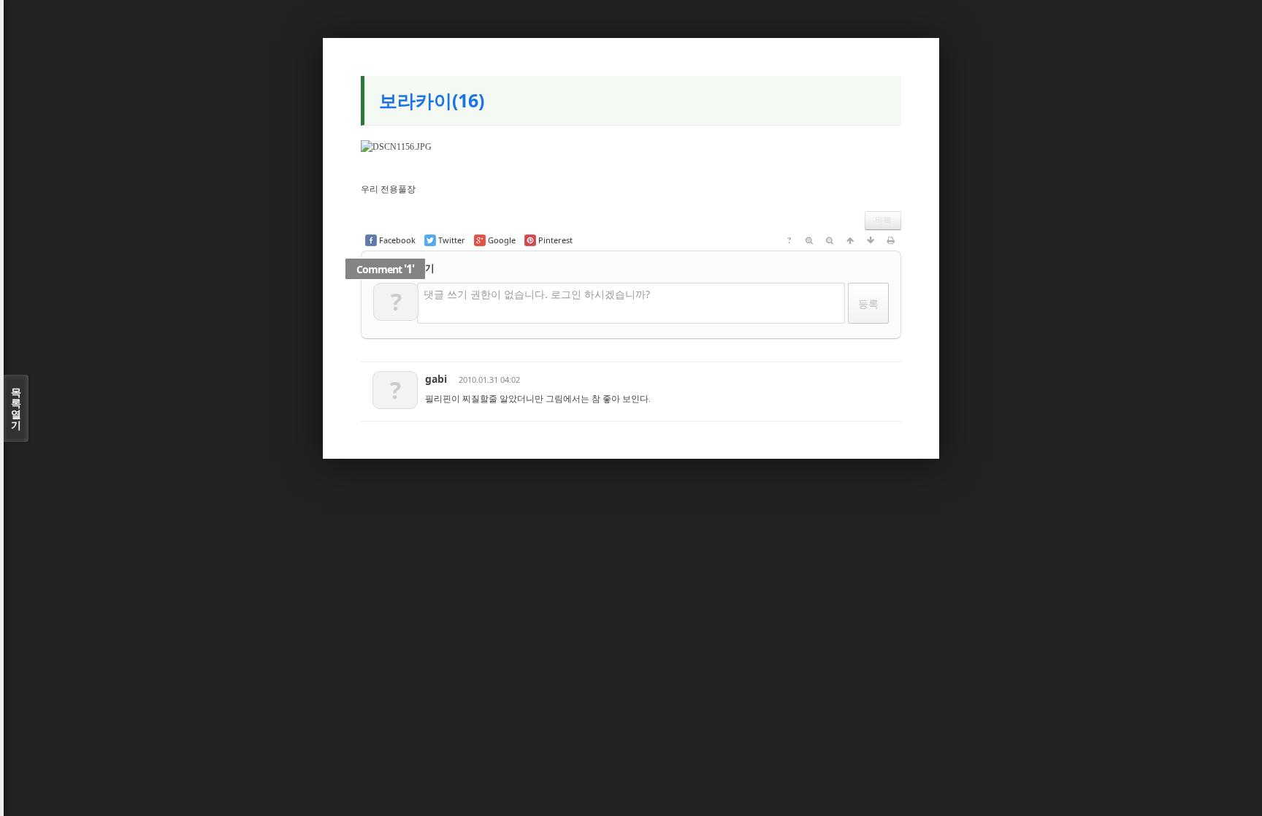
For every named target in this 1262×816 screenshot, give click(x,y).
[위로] (850, 240)
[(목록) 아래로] (870, 240)
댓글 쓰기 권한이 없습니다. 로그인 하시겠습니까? (537, 294)
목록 (883, 220)
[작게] (829, 240)
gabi (436, 379)
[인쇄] (891, 240)
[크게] (809, 240)
